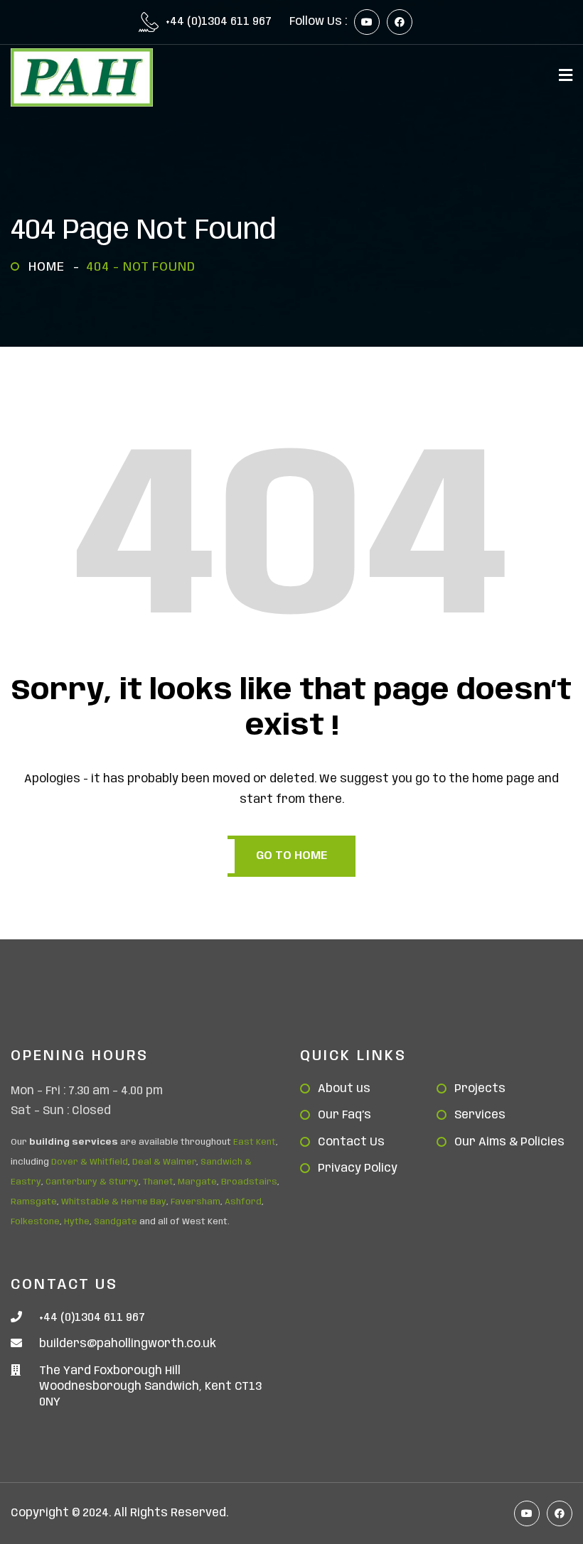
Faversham (195, 1201)
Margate (197, 1182)
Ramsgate (34, 1201)
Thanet (158, 1182)
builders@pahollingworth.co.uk (127, 1344)
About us (344, 1089)
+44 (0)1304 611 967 (219, 22)
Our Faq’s (344, 1115)
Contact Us (351, 1142)
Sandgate (115, 1221)
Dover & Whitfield (89, 1162)
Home (50, 267)
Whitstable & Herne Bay (113, 1201)
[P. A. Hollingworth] (82, 77)
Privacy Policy (357, 1168)
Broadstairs (249, 1182)
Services (480, 1115)
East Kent (254, 1142)
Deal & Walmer (164, 1162)
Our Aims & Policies (509, 1142)
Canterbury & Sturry (92, 1182)
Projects (480, 1089)
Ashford (243, 1201)
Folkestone (35, 1221)
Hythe (77, 1221)
